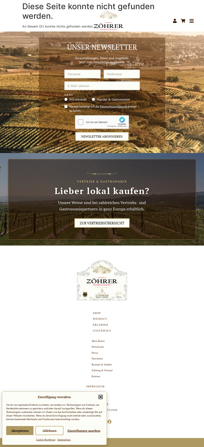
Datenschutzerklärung (113, 106)
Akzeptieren (20, 431)
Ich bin (68, 94)
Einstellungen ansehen (84, 431)
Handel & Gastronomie (113, 99)
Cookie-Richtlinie (45, 439)
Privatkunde (78, 99)
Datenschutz (64, 439)
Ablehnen (49, 431)
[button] (101, 397)
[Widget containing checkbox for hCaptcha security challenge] (102, 122)
